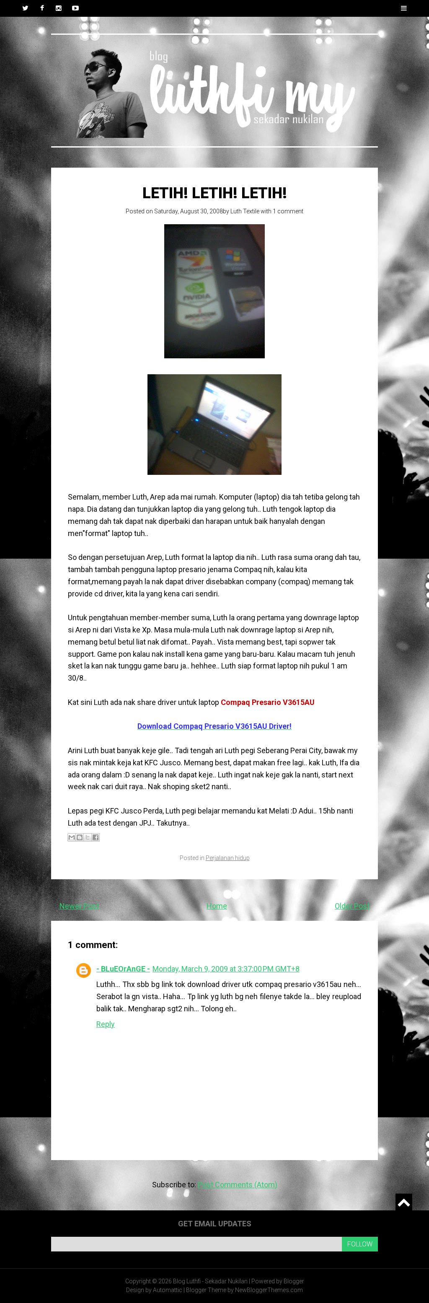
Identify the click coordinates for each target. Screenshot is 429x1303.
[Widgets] (403, 1202)
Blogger (294, 1281)
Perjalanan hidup (228, 858)
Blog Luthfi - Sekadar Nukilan (210, 1281)
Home (217, 905)
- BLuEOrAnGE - (123, 968)
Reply (105, 1024)
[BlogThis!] (79, 837)
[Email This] (71, 837)
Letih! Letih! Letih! (214, 193)
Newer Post (79, 905)
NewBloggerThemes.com (269, 1290)
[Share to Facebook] (95, 837)
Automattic (167, 1290)
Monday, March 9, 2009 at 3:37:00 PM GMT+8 (226, 968)
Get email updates (214, 1223)
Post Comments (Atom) (237, 1184)
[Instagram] (58, 8)
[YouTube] (75, 8)
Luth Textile (244, 211)
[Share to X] (87, 837)
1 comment (288, 211)
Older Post (352, 905)
